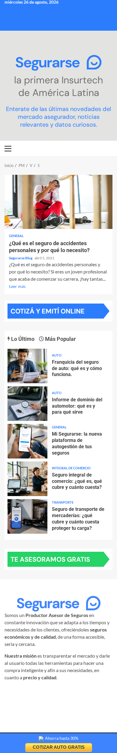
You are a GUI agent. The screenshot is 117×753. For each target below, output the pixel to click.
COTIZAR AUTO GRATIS (59, 747)
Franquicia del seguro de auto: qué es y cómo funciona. (27, 366)
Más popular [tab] (60, 339)
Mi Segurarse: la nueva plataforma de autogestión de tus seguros (27, 441)
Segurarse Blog (21, 258)
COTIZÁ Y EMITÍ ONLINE (47, 311)
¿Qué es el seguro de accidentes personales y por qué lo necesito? (58, 202)
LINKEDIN (87, 692)
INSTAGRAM (29, 692)
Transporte (63, 502)
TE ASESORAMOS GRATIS (50, 559)
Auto (57, 355)
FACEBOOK (60, 692)
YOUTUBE (57, 699)
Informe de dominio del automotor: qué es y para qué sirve (27, 403)
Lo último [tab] (22, 339)
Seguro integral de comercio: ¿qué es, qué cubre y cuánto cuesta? (27, 478)
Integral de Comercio (71, 468)
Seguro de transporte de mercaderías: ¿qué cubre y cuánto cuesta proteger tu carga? (27, 516)
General (16, 235)
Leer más (17, 286)
